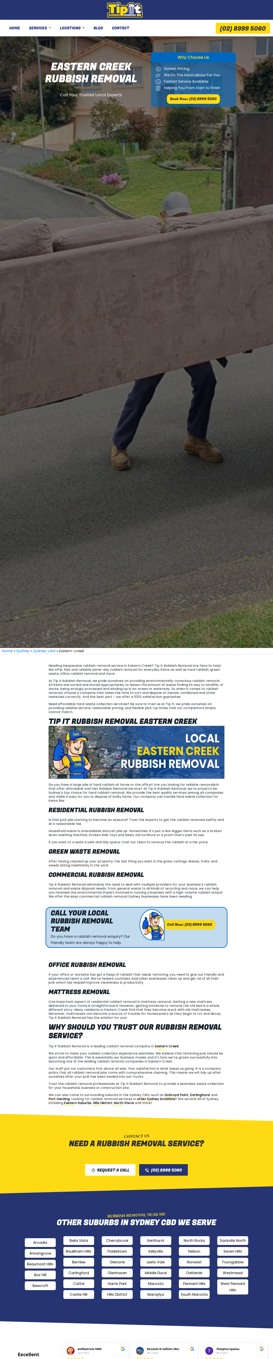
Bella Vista (79, 1240)
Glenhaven (117, 1272)
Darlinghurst (200, 1095)
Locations (70, 28)
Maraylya (155, 1294)
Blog (98, 28)
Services (38, 28)
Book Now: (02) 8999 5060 (193, 99)
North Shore (124, 1103)
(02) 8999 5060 (243, 28)
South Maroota (194, 1294)
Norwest (194, 1262)
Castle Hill (78, 1294)
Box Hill (40, 1274)
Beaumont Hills (40, 1264)
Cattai (78, 1283)
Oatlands (194, 1272)
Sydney (22, 650)
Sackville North (233, 1240)
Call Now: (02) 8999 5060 (189, 924)
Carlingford (79, 1272)
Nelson (194, 1251)
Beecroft (40, 1285)
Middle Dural (156, 1272)
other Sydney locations (156, 1099)
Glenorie (117, 1262)
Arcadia (40, 1242)
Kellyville (155, 1251)
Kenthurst (155, 1240)
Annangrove (40, 1253)
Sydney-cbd (44, 650)
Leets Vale (156, 1262)
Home (14, 28)
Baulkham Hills (78, 1251)
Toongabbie (233, 1262)
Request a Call (113, 1170)
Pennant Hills (194, 1283)
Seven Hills (232, 1251)
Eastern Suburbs (77, 1103)
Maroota (155, 1283)
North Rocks (194, 1240)
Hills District (103, 1103)
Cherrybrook (117, 1240)
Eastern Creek (167, 1046)
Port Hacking (59, 1099)
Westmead (233, 1272)
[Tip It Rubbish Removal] (125, 10)
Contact (120, 28)
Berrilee (78, 1262)
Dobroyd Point (176, 1095)
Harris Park (117, 1283)
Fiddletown (117, 1251)
